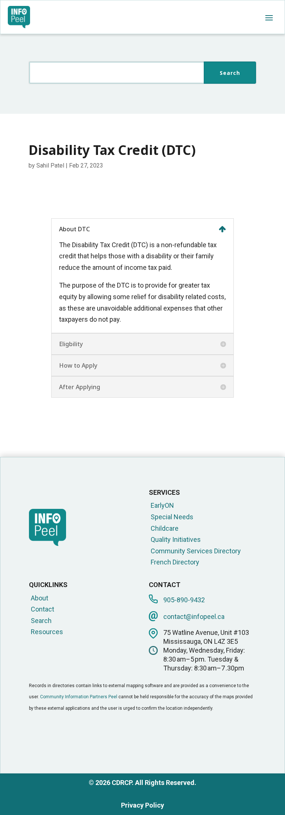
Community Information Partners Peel (78, 696)
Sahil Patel (50, 165)
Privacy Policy (142, 805)
